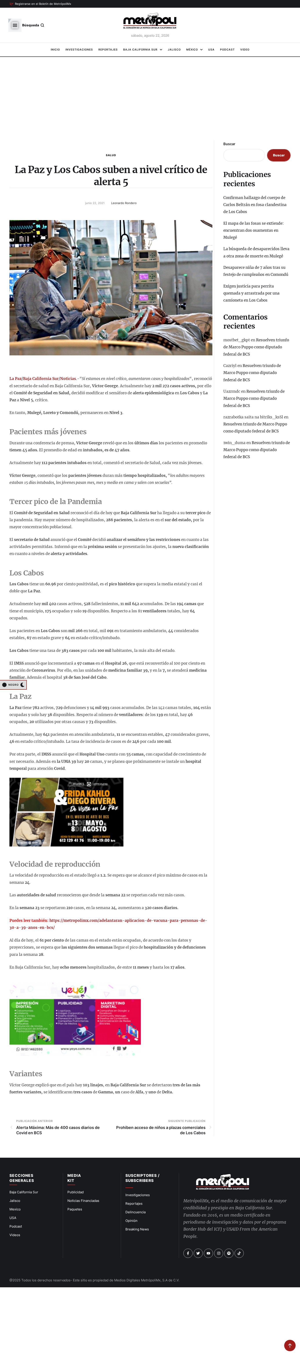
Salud (111, 155)
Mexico (15, 1209)
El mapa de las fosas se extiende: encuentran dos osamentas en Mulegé (253, 230)
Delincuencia (135, 1212)
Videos (14, 1235)
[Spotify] (228, 1253)
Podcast (15, 1226)
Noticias (68, 378)
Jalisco (14, 1201)
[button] (40, 4)
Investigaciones (137, 1195)
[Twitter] (198, 1253)
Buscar (229, 144)
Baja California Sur (41, 378)
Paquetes (74, 1209)
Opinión (131, 1221)
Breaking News (137, 1229)
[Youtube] (208, 1253)
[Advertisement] (150, 101)
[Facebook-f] (188, 1253)
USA (12, 1218)
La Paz (15, 378)
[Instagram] (218, 1253)
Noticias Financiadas (83, 1201)
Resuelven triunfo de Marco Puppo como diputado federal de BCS (256, 347)
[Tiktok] (239, 1253)
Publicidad (75, 1192)
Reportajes (134, 1203)
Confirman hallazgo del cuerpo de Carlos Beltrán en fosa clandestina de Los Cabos (255, 204)
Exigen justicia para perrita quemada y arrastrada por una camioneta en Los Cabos (251, 293)
